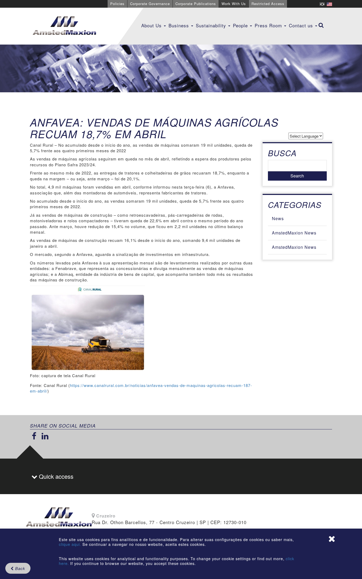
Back (19, 568)
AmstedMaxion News (294, 233)
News (278, 218)
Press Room (269, 25)
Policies (117, 3)
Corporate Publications (195, 3)
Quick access (55, 476)
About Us (152, 25)
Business (180, 25)
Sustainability (212, 25)
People (241, 25)
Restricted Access (267, 3)
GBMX (64, 26)
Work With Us (234, 3)
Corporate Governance (150, 3)
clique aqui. (70, 544)
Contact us (302, 25)
